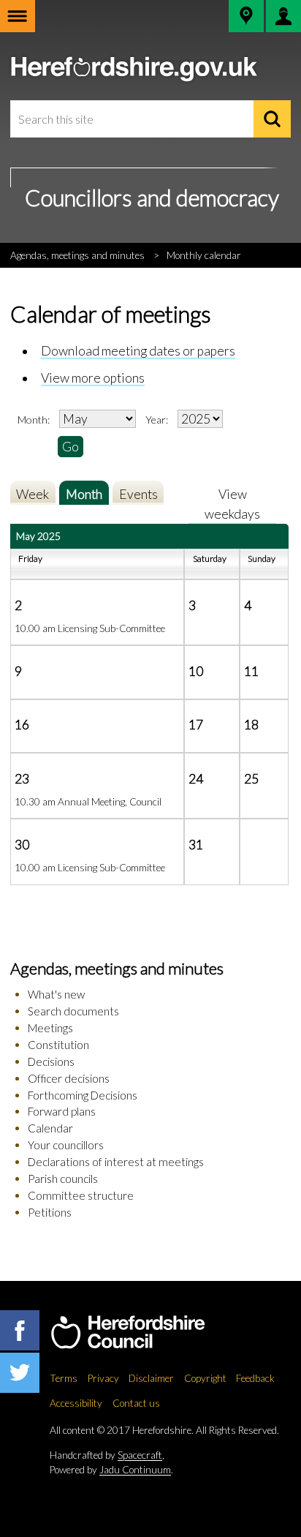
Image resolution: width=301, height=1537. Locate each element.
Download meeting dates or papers (138, 350)
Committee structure (81, 1195)
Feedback (255, 1378)
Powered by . (111, 1470)
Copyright (205, 1378)
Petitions (50, 1212)
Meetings (50, 1027)
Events (138, 494)
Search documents (73, 1011)
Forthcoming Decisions (82, 1095)
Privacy (103, 1378)
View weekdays (232, 503)
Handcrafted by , (107, 1455)
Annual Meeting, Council (109, 802)
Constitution (58, 1044)
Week (32, 494)
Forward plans (62, 1111)
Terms (63, 1378)
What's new (56, 994)
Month (84, 494)
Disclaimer (151, 1378)
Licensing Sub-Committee (111, 628)
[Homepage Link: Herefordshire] (143, 1332)
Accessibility (76, 1403)
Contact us (136, 1403)
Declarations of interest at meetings (116, 1161)
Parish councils (63, 1178)
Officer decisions (69, 1078)
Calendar (50, 1128)
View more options (93, 378)
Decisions (51, 1061)
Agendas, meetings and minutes (77, 255)
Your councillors (66, 1144)
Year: (157, 419)
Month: (34, 419)
